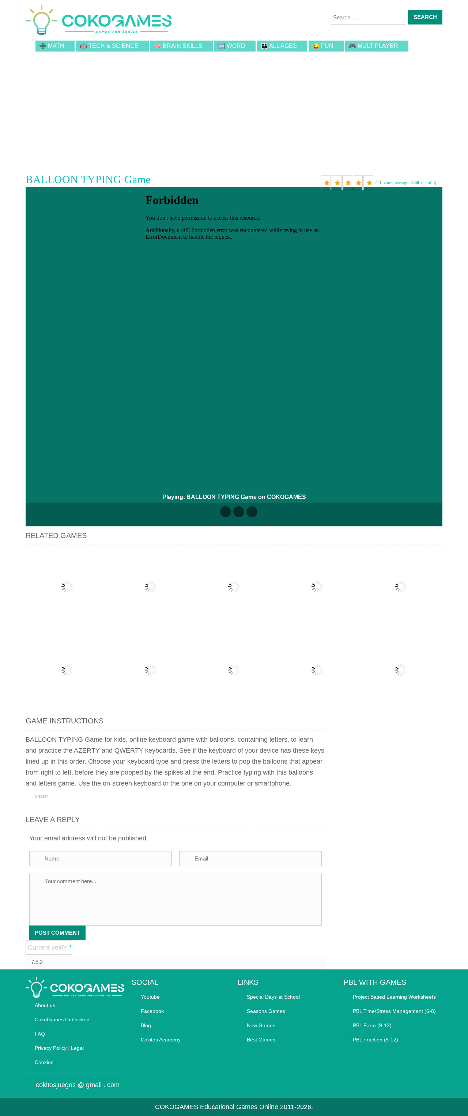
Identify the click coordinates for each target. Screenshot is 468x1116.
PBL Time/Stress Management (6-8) (394, 1011)
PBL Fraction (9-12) (375, 1040)
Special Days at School (273, 997)
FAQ (40, 1034)
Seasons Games (266, 1011)
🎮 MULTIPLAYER (373, 46)
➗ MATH (51, 46)
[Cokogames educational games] (99, 21)
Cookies (44, 1062)
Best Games (261, 1040)
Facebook (152, 1011)
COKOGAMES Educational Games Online (216, 1107)
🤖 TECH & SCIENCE (109, 46)
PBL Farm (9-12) (372, 1025)
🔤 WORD (231, 46)
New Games (261, 1025)
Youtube (150, 997)
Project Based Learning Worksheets (394, 997)
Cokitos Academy (161, 1040)
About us (45, 1005)
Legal (77, 1048)
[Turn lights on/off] (225, 511)
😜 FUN (322, 46)
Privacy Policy (51, 1048)
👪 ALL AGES (279, 46)
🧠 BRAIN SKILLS (178, 46)
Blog (146, 1025)
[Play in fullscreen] (238, 511)
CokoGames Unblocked (62, 1019)
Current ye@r (50, 947)
